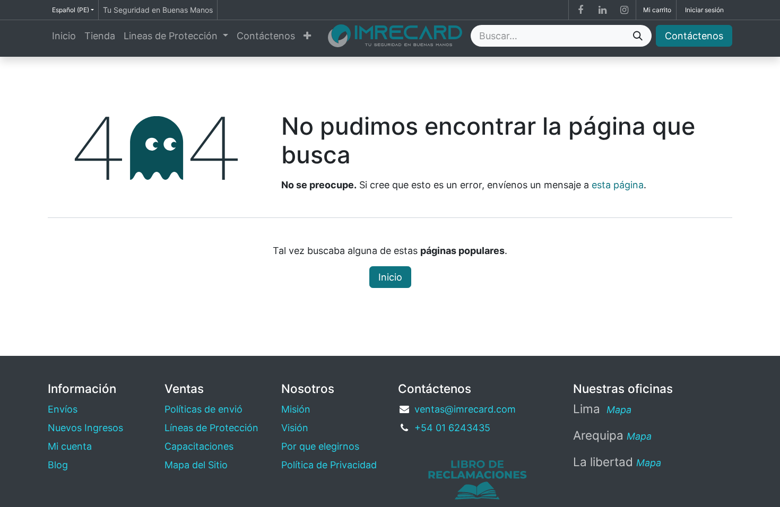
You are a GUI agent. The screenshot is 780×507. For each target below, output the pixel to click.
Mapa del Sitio (196, 464)
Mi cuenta (70, 446)
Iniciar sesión (704, 10)
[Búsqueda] (638, 36)
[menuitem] (64, 35)
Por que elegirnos (320, 446)
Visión (294, 427)
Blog (58, 464)
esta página (618, 184)
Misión (295, 409)
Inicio (390, 277)
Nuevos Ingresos (85, 427)
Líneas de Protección (211, 427)
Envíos (62, 409)
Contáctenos (694, 35)
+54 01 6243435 (452, 427)
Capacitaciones (198, 446)
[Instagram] (624, 10)
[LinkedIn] (602, 10)
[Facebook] (580, 10)
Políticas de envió (203, 409)
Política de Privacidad (329, 464)
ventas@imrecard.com (465, 409)
